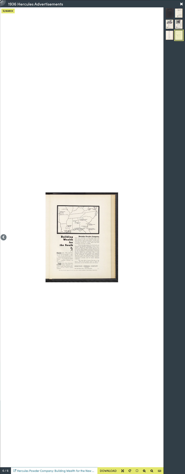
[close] (181, 4)
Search (9, 10)
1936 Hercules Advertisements (35, 4)
